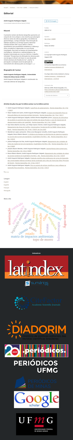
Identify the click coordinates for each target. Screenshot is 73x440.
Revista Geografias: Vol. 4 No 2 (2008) (19, 151)
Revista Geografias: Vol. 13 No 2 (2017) (27, 163)
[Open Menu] (4, 2)
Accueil (6, 7)
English (6, 182)
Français (6, 188)
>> (8, 172)
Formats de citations (51, 95)
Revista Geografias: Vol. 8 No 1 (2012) (37, 168)
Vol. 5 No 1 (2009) (22, 7)
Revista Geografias (12, 2)
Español (6, 185)
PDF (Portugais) (51, 21)
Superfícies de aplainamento (39, 108)
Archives (12, 7)
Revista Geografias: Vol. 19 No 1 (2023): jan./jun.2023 (29, 129)
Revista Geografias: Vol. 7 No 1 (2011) (51, 115)
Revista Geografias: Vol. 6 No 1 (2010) (53, 156)
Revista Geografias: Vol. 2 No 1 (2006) (44, 122)
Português (7, 190)
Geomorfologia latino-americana (56, 148)
